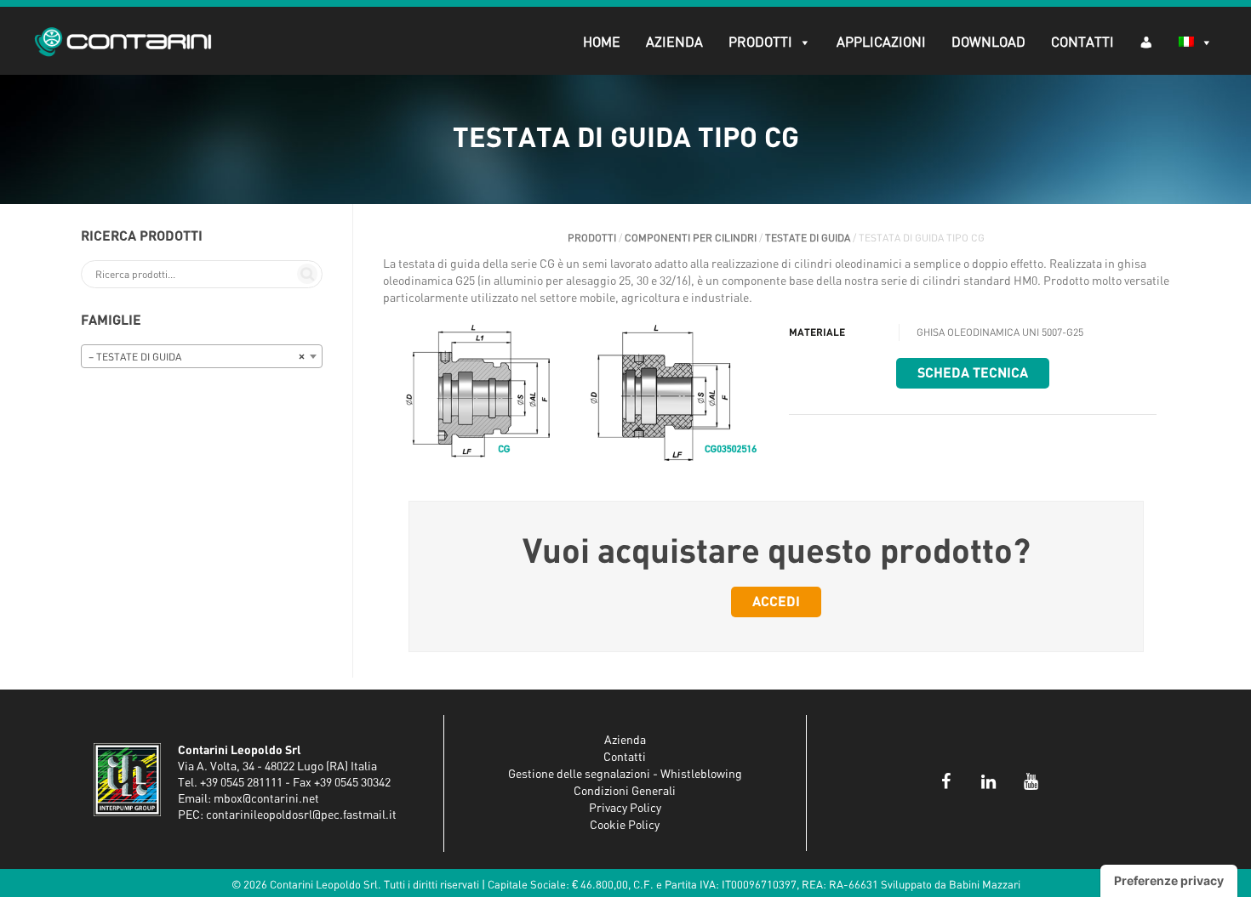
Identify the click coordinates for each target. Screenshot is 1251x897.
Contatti (1082, 42)
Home (601, 42)
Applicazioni (881, 42)
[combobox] (202, 356)
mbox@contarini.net (266, 799)
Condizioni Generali (625, 792)
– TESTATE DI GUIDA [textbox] (197, 357)
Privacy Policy (625, 809)
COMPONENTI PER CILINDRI (691, 238)
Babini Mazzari (984, 885)
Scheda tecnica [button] (972, 373)
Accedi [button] (776, 602)
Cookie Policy (625, 826)
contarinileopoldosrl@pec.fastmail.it (301, 815)
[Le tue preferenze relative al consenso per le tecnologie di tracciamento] (1168, 881)
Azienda (674, 42)
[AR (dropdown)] (1146, 41)
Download (988, 42)
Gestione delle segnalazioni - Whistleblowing (625, 775)
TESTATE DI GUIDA (807, 238)
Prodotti (760, 42)
